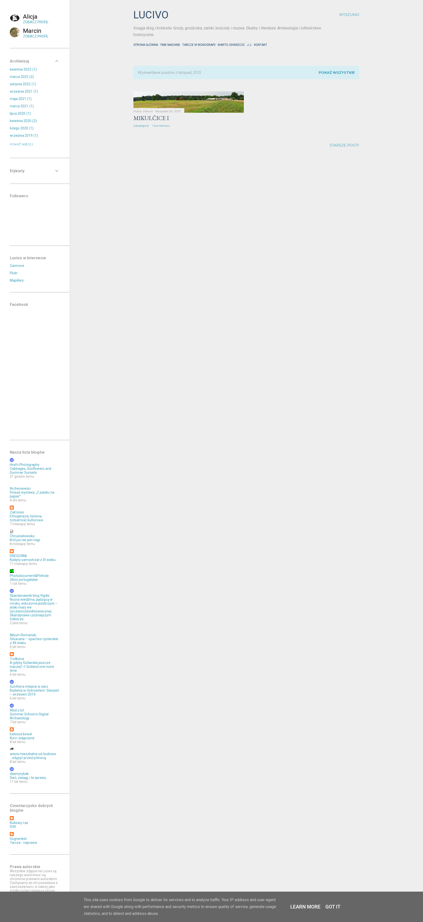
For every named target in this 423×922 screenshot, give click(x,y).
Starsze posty (344, 145)
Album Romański (23, 635)
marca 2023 (21, 77)
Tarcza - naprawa (23, 843)
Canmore (17, 266)
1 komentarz (161, 125)
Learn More (305, 907)
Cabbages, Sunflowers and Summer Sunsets (30, 470)
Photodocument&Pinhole (29, 576)
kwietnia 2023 (22, 69)
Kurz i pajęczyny (22, 738)
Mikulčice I (151, 118)
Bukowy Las (19, 823)
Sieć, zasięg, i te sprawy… (29, 778)
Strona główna (145, 45)
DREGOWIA (18, 556)
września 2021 (23, 91)
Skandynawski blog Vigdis (29, 596)
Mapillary (17, 280)
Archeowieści (20, 488)
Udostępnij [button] (141, 125)
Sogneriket (18, 839)
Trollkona (17, 659)
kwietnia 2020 (22, 121)
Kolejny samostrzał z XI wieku (33, 560)
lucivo (150, 15)
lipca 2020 (20, 113)
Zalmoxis (17, 512)
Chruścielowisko (22, 536)
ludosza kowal (21, 734)
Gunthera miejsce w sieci (29, 686)
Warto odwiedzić (231, 45)
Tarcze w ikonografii (198, 45)
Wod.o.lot (17, 710)
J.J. (249, 45)
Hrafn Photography (24, 465)
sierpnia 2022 (22, 84)
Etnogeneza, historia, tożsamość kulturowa (26, 518)
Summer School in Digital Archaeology (29, 716)
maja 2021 (20, 99)
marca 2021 (21, 106)
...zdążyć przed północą (28, 758)
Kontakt (260, 45)
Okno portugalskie (24, 580)
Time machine (170, 45)
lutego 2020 (21, 128)
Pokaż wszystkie (337, 72)
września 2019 (23, 135)
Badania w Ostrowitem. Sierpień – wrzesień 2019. (34, 692)
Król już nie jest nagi (25, 540)
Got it (333, 907)
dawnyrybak (19, 774)
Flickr (14, 273)
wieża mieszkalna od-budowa (33, 754)
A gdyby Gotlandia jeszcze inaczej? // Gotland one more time (32, 667)
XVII (13, 827)
